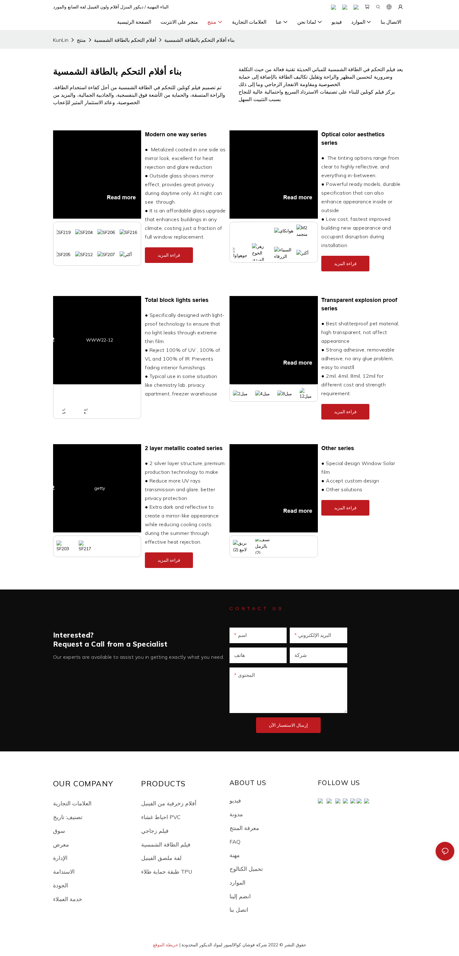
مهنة (235, 855)
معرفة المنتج (244, 827)
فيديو (235, 800)
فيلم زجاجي (155, 830)
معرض (61, 844)
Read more (121, 197)
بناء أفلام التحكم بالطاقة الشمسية (199, 40)
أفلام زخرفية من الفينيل (168, 803)
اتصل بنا (239, 909)
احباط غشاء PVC (160, 816)
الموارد (237, 882)
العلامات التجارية (72, 803)
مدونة (236, 814)
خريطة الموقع (165, 945)
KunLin (61, 40)
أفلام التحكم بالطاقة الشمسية (125, 40)
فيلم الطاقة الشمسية (165, 844)
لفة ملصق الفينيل (161, 857)
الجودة (60, 885)
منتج (81, 40)
